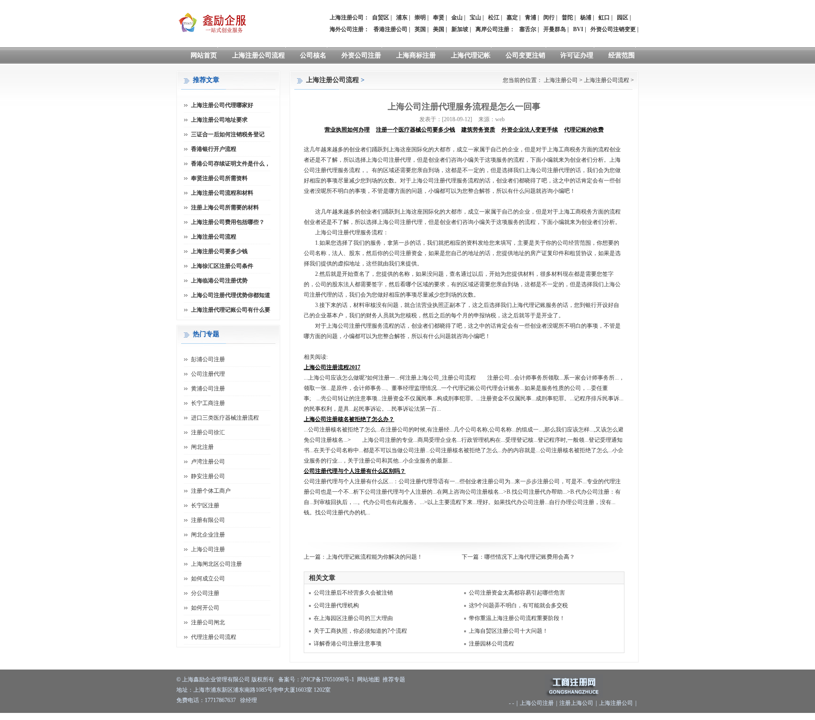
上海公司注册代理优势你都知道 (230, 295)
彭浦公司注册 (208, 359)
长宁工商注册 (208, 403)
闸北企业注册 (208, 534)
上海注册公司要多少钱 (219, 251)
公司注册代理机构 (336, 605)
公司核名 (313, 55)
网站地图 (368, 679)
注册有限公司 (208, 520)
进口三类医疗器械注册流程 (225, 417)
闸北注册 (202, 447)
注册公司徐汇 (208, 432)
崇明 (420, 17)
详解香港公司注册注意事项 (348, 643)
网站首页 (204, 55)
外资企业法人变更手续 (529, 129)
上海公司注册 (208, 549)
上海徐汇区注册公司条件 (222, 266)
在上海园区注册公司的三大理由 (353, 618)
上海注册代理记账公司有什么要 (230, 309)
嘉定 (512, 17)
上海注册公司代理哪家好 (222, 105)
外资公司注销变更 (613, 29)
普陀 (567, 17)
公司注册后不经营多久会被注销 (353, 592)
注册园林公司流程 (491, 643)
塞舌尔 (527, 29)
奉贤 (438, 17)
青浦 (530, 17)
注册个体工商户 (211, 491)
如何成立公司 (208, 578)
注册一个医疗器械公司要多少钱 (415, 129)
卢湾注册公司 (208, 461)
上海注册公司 (561, 80)
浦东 (402, 17)
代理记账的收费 (584, 129)
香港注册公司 (391, 29)
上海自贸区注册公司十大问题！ (508, 631)
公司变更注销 (525, 55)
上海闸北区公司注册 (216, 564)
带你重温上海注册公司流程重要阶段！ (517, 618)
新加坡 (459, 29)
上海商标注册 (416, 55)
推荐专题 (394, 679)
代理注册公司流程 (213, 637)
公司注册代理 (208, 374)
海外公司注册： (349, 29)
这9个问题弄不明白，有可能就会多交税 (518, 605)
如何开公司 (205, 607)
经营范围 (621, 55)
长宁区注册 (205, 505)
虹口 (604, 17)
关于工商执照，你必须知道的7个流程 (360, 631)
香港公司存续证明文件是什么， (230, 163)
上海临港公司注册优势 (219, 280)
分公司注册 (205, 593)
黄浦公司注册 (208, 388)
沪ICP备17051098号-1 (327, 679)
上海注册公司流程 (258, 55)
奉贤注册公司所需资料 (219, 178)
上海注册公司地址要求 (219, 119)
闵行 (549, 17)
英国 (420, 29)
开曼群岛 (554, 29)
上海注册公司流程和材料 (222, 193)
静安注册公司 (208, 476)
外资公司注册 (361, 55)
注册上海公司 (576, 703)
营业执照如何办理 (347, 129)
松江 (493, 17)
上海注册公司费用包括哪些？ (228, 222)
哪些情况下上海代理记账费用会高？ (529, 557)
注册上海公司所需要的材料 (225, 207)
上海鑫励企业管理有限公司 (216, 679)
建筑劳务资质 (478, 129)
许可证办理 (576, 55)
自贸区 (380, 17)
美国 (438, 29)
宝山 (475, 17)
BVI (578, 29)
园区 (622, 17)
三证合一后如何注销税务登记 (228, 134)
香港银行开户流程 (213, 149)
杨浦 (585, 17)
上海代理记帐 (471, 55)
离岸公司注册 (492, 29)
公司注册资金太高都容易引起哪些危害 (517, 592)
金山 (457, 17)
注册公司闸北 (208, 622)
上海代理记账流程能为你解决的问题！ (374, 557)
